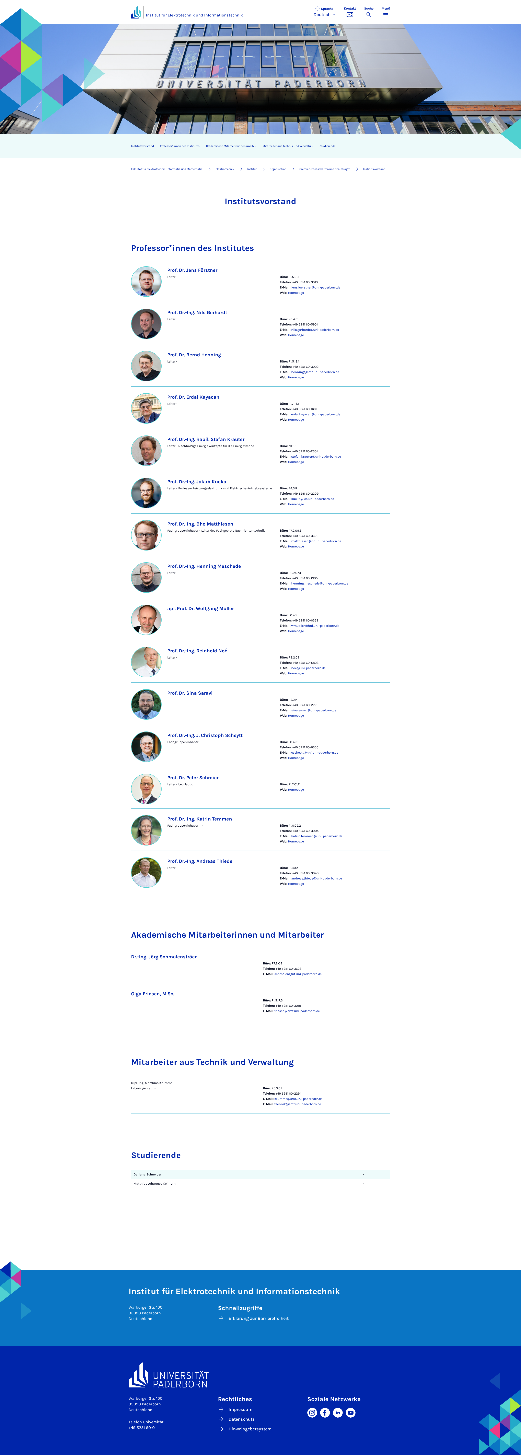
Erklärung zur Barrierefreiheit (259, 1318)
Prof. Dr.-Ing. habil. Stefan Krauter (205, 439)
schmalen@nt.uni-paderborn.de (298, 974)
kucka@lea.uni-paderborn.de (312, 499)
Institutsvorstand (142, 146)
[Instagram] (312, 1412)
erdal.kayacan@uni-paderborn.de (315, 414)
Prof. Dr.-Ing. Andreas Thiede (199, 861)
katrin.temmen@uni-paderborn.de (316, 836)
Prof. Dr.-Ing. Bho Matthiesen (200, 524)
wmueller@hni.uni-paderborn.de (315, 626)
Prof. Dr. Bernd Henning (194, 355)
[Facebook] (325, 1412)
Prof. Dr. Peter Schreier (193, 777)
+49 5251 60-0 (142, 1427)
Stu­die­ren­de (327, 146)
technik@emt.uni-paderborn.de (297, 1104)
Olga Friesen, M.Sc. (152, 994)
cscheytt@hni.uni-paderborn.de (314, 752)
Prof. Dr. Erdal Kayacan (193, 397)
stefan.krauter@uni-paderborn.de (316, 456)
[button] (327, 12)
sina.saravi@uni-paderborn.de (313, 710)
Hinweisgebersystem (250, 1429)
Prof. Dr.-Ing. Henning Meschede (204, 566)
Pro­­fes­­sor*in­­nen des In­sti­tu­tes (179, 146)
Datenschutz (242, 1419)
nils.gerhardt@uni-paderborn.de (315, 330)
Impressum (241, 1409)
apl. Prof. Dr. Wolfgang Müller (200, 608)
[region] (258, 146)
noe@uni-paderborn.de (308, 668)
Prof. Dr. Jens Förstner (192, 270)
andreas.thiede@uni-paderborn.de (316, 878)
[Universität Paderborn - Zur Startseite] (136, 12)
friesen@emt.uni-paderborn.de (297, 1011)
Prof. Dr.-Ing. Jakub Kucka (196, 481)
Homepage (296, 293)
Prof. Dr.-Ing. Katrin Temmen (199, 819)
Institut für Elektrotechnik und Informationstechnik (194, 15)
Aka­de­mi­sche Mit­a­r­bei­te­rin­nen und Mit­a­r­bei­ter (232, 146)
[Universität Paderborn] (261, 1374)
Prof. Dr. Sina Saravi (190, 693)
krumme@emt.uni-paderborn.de (298, 1099)
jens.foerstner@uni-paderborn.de (315, 287)
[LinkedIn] (338, 1412)
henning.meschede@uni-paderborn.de (319, 583)
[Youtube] (351, 1412)
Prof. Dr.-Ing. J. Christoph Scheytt (205, 735)
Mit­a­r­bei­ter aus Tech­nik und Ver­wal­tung (288, 146)
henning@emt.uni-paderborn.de (315, 372)
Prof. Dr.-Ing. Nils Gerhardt (197, 312)
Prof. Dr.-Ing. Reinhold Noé (197, 651)
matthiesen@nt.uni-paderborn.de (316, 541)
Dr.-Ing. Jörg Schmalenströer (164, 957)
